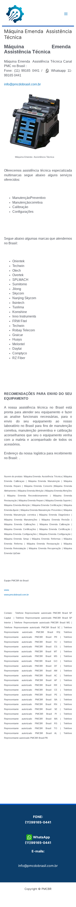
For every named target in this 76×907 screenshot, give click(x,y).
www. (6, 590)
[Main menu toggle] (66, 14)
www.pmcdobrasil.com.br (16, 594)
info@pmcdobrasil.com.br (22, 84)
